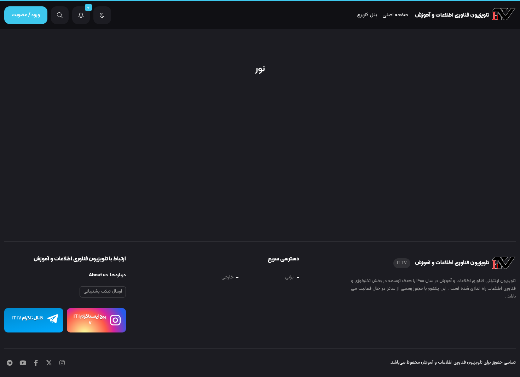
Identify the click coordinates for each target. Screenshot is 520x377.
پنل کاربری (367, 15)
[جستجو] (60, 15)
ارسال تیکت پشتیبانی (102, 291)
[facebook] (36, 363)
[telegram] (9, 363)
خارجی (227, 277)
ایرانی (290, 277)
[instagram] (62, 363)
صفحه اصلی (395, 15)
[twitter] (49, 363)
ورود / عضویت (26, 15)
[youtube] (22, 363)
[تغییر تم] (102, 15)
